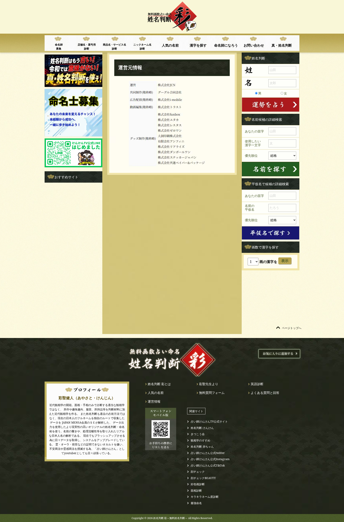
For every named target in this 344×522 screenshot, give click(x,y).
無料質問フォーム (212, 393)
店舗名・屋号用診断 (87, 46)
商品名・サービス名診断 (114, 46)
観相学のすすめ (200, 440)
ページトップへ (291, 328)
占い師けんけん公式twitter (208, 453)
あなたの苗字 (254, 131)
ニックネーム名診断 (142, 46)
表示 (284, 261)
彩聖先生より (208, 384)
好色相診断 (198, 484)
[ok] (270, 169)
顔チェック (198, 471)
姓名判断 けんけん (202, 428)
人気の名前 (170, 45)
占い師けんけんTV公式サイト (209, 421)
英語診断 (257, 384)
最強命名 (196, 503)
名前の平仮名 (249, 207)
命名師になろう (226, 45)
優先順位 (251, 155)
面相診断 (196, 490)
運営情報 (154, 401)
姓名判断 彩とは (159, 384)
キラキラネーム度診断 (205, 497)
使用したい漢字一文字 (253, 143)
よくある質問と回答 (265, 393)
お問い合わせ (254, 45)
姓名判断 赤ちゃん (202, 446)
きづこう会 (198, 434)
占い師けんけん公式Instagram (210, 459)
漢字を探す (198, 45)
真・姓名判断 (282, 45)
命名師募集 (59, 46)
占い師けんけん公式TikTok (208, 465)
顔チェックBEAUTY (203, 478)
